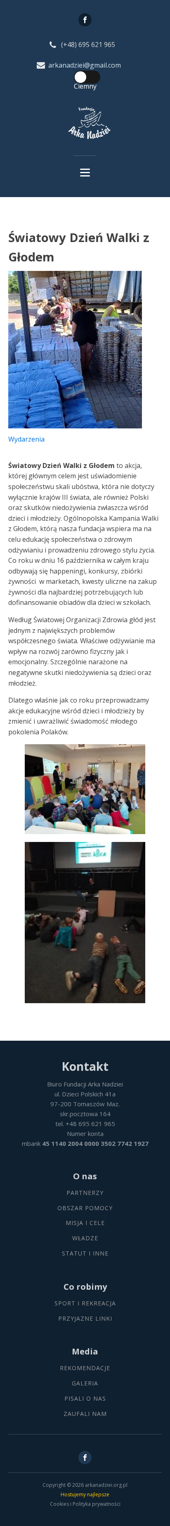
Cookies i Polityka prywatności (85, 1503)
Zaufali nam (85, 1414)
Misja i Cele (85, 1223)
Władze (85, 1238)
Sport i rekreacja (85, 1303)
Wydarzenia (26, 439)
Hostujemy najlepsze (85, 1494)
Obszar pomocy (85, 1208)
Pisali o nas (85, 1398)
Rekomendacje (85, 1368)
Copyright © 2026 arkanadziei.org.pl (85, 1484)
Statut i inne (85, 1253)
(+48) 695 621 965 (88, 44)
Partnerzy (85, 1193)
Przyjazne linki (85, 1318)
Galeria (85, 1383)
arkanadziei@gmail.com (84, 65)
